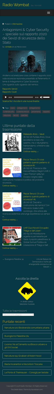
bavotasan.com (37, 389)
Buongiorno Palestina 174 (17, 336)
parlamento (36, 112)
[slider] (46, 97)
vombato (8, 47)
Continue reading (31, 151)
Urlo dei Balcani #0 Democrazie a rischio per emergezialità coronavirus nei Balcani (40, 263)
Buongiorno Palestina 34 (13, 259)
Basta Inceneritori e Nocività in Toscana (23, 364)
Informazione (17, 24)
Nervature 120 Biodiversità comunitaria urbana (27, 327)
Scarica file (7, 101)
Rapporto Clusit (10, 92)
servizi (15, 115)
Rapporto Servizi (10, 89)
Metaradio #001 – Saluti (33, 134)
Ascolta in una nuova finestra (26, 101)
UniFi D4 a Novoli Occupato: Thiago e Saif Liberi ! (36, 229)
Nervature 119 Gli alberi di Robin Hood (23, 356)
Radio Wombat (16, 4)
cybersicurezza (23, 112)
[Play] (6, 97)
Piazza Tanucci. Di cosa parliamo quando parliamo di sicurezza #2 (36, 162)
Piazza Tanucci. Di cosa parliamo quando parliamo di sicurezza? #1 (36, 196)
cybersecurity (9, 112)
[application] (27, 97)
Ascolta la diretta (27, 278)
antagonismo (35, 108)
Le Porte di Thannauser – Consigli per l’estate (26, 372)
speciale (24, 115)
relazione (7, 115)
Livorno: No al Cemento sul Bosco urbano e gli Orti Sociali (26, 346)
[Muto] (41, 97)
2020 (13, 108)
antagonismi (22, 108)
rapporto (46, 112)
